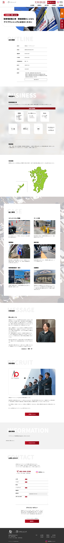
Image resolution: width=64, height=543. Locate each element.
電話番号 (17, 490)
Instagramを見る (32, 442)
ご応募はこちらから (32, 414)
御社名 (17, 484)
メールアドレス (18, 487)
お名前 (17, 479)
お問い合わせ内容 (19, 496)
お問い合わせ (52, 2)
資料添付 (17, 493)
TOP (36, 535)
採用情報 (61, 5)
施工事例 (47, 5)
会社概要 (32, 5)
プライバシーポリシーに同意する (32, 518)
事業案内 (39, 5)
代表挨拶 (54, 5)
